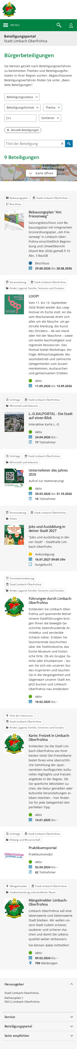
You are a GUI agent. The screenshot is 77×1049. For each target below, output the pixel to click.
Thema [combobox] (50, 107)
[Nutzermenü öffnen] (71, 25)
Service (9, 1017)
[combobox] (20, 118)
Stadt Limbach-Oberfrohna (21, 993)
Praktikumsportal (42, 848)
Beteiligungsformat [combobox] (20, 107)
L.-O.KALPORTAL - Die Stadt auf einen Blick (51, 416)
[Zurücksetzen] (62, 143)
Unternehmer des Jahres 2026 (48, 472)
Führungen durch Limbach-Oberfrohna (50, 601)
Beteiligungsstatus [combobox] (20, 97)
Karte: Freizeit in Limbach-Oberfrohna (49, 738)
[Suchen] (69, 143)
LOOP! (34, 296)
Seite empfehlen (17, 1035)
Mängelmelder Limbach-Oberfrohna (48, 902)
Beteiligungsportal (20, 36)
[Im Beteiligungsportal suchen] (59, 25)
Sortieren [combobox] (48, 118)
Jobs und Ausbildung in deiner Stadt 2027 (47, 529)
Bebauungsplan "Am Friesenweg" (45, 214)
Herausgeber (14, 984)
